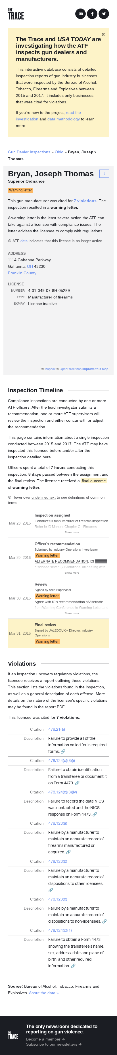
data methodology (63, 119)
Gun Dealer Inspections (29, 152)
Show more (71, 532)
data (24, 241)
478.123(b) (57, 862)
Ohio (59, 152)
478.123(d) (57, 899)
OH (30, 266)
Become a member (43, 1039)
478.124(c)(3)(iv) (62, 792)
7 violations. (86, 201)
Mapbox (50, 369)
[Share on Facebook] (92, 14)
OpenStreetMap (71, 369)
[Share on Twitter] (104, 14)
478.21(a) (56, 730)
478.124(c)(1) (60, 931)
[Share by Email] (80, 14)
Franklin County (22, 273)
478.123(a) (57, 824)
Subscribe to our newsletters (51, 1044)
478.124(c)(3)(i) (61, 761)
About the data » (44, 993)
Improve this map (95, 369)
